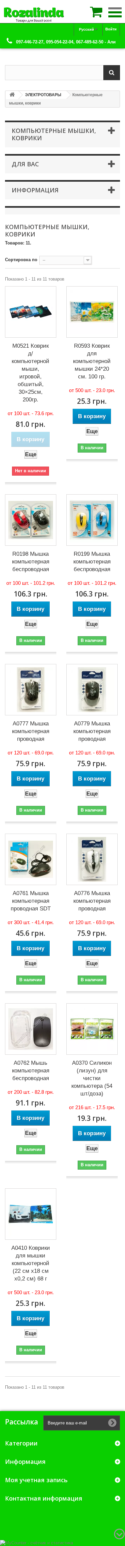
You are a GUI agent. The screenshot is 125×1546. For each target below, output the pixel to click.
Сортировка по (21, 259)
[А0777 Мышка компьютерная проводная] (30, 689)
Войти (111, 29)
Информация (35, 190)
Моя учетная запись (36, 1480)
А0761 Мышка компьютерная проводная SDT (31, 901)
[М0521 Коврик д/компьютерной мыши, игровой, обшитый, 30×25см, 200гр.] (30, 312)
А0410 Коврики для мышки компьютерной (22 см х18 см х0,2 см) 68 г (30, 1263)
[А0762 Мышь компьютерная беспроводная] (30, 1029)
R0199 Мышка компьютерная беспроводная (92, 561)
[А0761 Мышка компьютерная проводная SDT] (30, 859)
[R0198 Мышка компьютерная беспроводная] (30, 520)
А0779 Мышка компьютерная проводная (92, 731)
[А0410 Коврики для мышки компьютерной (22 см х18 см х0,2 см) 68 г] (30, 1214)
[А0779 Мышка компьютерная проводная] (92, 689)
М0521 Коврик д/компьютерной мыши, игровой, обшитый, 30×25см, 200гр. (30, 373)
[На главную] (12, 95)
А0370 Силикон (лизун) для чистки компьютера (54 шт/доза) (91, 1078)
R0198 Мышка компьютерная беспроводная (30, 561)
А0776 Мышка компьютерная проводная (92, 901)
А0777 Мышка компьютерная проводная (30, 731)
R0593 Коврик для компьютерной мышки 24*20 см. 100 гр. (92, 361)
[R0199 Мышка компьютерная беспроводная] (92, 520)
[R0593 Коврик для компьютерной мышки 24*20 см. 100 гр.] (92, 312)
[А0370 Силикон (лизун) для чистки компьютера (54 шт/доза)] (92, 1029)
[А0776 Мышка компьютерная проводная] (92, 859)
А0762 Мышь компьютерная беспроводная (30, 1070)
